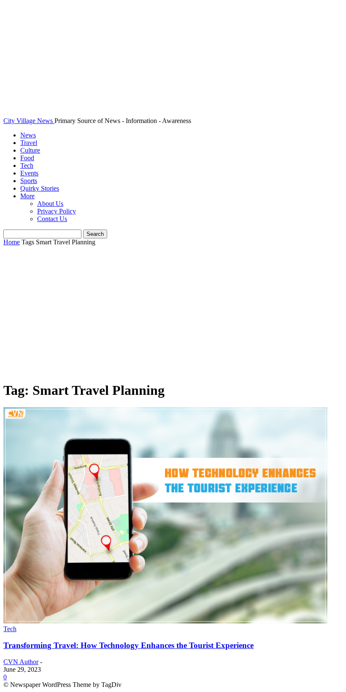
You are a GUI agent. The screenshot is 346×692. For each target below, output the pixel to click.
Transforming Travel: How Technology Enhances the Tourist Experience (128, 645)
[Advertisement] (173, 314)
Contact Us (52, 218)
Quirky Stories (39, 188)
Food (27, 157)
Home (11, 242)
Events (29, 173)
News (28, 135)
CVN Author (20, 661)
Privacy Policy (56, 211)
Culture (30, 150)
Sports (28, 180)
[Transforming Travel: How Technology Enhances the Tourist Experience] (165, 621)
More (27, 196)
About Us (50, 203)
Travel (28, 142)
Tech (26, 165)
